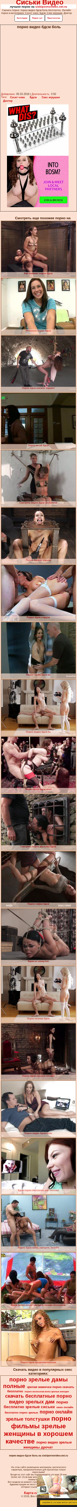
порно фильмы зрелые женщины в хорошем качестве (38, 1430)
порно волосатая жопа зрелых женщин (47, 1391)
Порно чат (37, 18)
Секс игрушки (51, 97)
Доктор (8, 100)
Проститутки (53, 18)
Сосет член (17, 97)
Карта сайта (34, 1493)
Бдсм (33, 97)
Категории (22, 18)
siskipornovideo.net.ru (51, 6)
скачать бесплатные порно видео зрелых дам (38, 1398)
